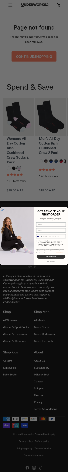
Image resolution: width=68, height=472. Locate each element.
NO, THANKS (51, 261)
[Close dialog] (2, 209)
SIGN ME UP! (51, 256)
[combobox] (39, 236)
